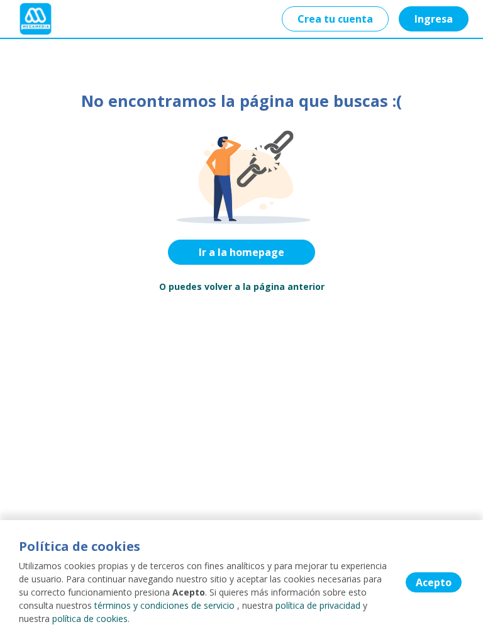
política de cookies (90, 619)
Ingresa (433, 19)
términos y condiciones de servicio (164, 605)
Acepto (434, 582)
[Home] (35, 19)
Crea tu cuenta (335, 19)
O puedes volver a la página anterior (242, 286)
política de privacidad (317, 605)
